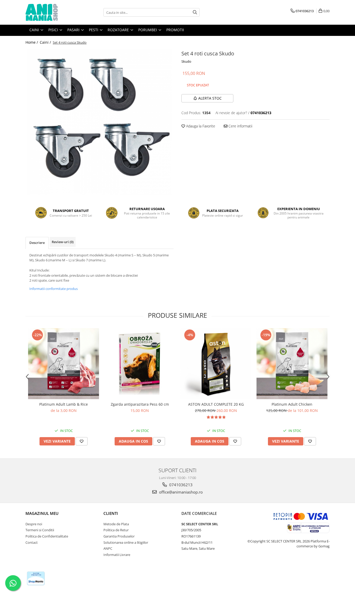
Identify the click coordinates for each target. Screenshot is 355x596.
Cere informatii (239, 126)
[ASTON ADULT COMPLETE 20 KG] (215, 363)
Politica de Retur (116, 530)
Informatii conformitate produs (53, 288)
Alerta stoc (210, 98)
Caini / (46, 42)
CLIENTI (110, 513)
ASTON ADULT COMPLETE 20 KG (216, 404)
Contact (31, 542)
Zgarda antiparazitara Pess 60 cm (140, 404)
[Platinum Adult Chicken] (292, 363)
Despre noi (33, 524)
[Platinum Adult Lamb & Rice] (63, 363)
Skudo (186, 61)
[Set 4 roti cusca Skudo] (99, 122)
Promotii (175, 29)
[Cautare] (195, 12)
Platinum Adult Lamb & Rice (63, 404)
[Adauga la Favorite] (82, 441)
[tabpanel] (99, 122)
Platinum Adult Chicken (292, 404)
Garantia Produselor (119, 536)
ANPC (107, 548)
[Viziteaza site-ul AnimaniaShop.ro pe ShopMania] (36, 578)
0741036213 (180, 484)
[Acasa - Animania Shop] (51, 12)
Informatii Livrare (116, 554)
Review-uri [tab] (63, 241)
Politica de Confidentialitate (46, 536)
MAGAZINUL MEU (41, 513)
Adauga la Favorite (200, 126)
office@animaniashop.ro (180, 492)
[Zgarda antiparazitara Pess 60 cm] (139, 363)
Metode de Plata (116, 524)
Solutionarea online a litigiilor (125, 542)
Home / (32, 42)
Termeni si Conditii (39, 530)
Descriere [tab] (37, 242)
